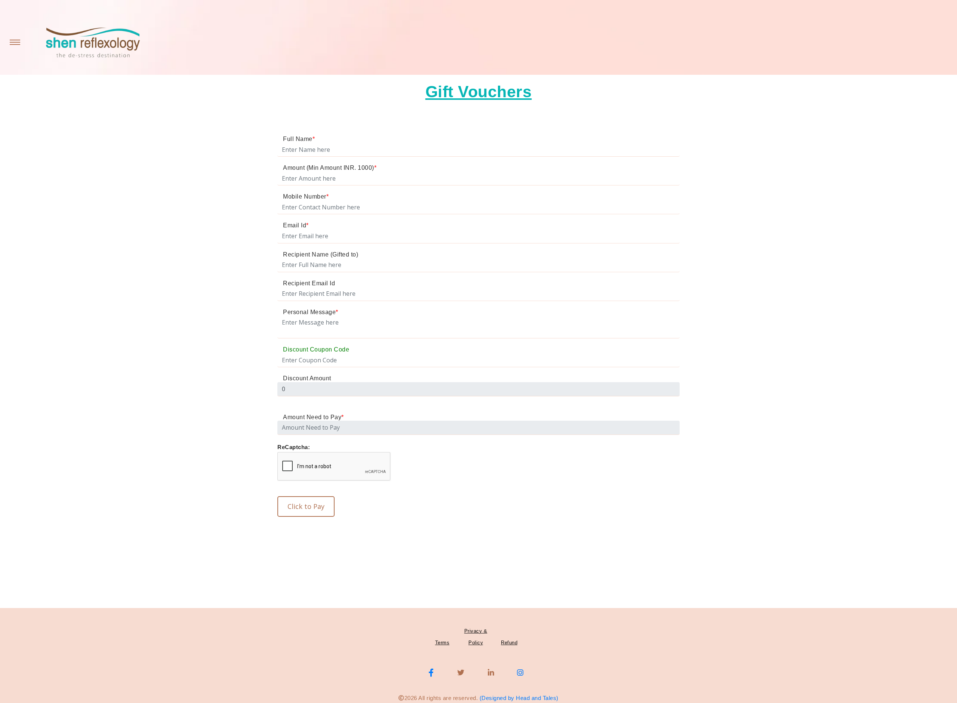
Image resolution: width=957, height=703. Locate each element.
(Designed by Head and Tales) (519, 698)
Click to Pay (305, 506)
